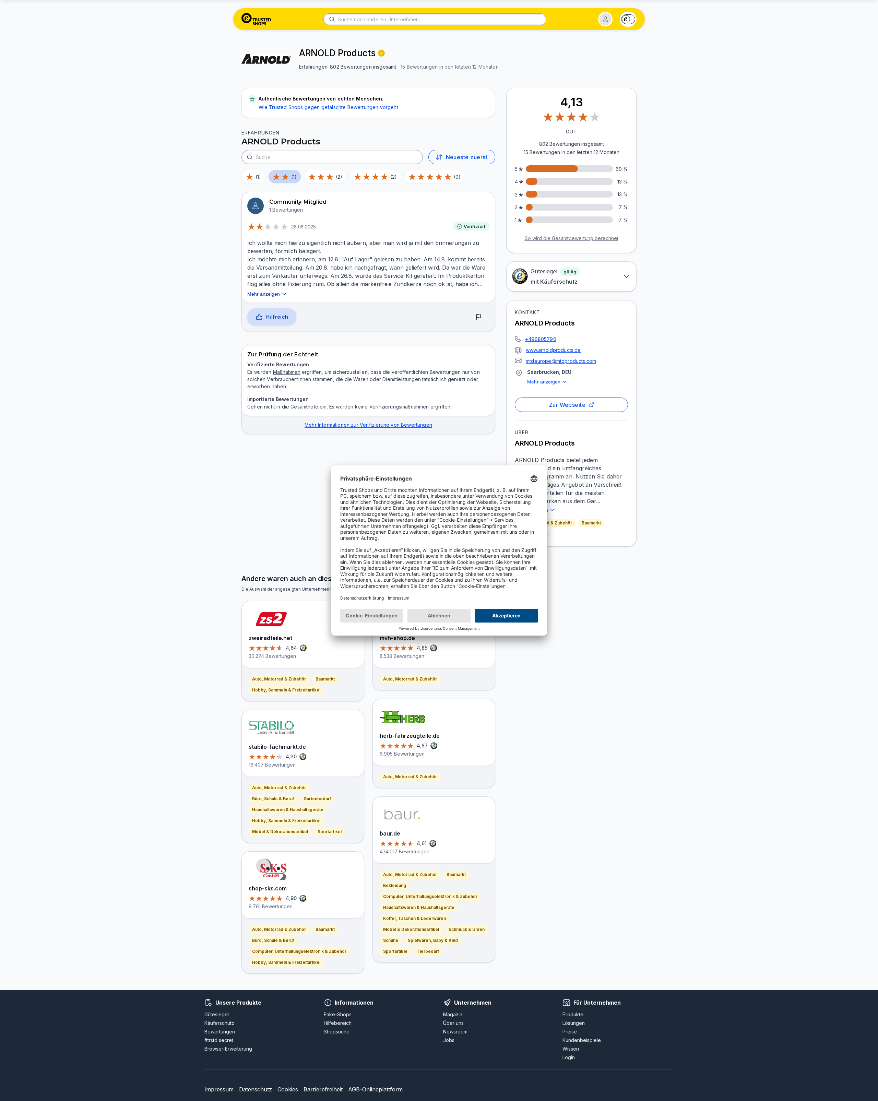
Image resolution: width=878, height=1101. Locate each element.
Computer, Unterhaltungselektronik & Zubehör (299, 951)
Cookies (287, 1089)
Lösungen (573, 1023)
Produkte (572, 1014)
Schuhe (390, 940)
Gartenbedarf (317, 798)
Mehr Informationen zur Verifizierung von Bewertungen (368, 425)
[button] (605, 19)
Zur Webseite (567, 404)
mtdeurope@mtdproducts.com (561, 361)
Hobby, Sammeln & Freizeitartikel (286, 689)
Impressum (219, 1089)
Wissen (570, 1049)
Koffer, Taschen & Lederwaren (414, 918)
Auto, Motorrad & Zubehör (279, 679)
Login (568, 1057)
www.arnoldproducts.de (553, 350)
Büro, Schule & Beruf (273, 798)
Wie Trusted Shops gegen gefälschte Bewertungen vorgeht (328, 107)
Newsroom (455, 1031)
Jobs (448, 1040)
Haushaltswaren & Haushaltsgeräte (287, 809)
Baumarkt (591, 522)
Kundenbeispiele (581, 1040)
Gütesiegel (216, 1014)
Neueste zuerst (466, 157)
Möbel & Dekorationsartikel (280, 831)
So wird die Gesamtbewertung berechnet (571, 238)
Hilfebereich (338, 1023)
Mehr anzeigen (543, 381)
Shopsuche (336, 1031)
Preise (569, 1031)
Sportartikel (330, 831)
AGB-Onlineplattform (375, 1089)
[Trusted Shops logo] (256, 19)
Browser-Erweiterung (228, 1049)
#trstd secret (218, 1040)
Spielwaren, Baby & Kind (433, 940)
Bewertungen (219, 1031)
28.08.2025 (303, 226)
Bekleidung (394, 885)
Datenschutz (255, 1089)
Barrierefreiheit (323, 1089)
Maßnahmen (286, 372)
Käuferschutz (219, 1023)
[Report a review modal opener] (478, 317)
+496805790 (540, 339)
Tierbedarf (428, 951)
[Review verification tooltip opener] (381, 53)
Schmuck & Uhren (467, 929)
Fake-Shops (338, 1014)
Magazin (452, 1014)
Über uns (453, 1023)
